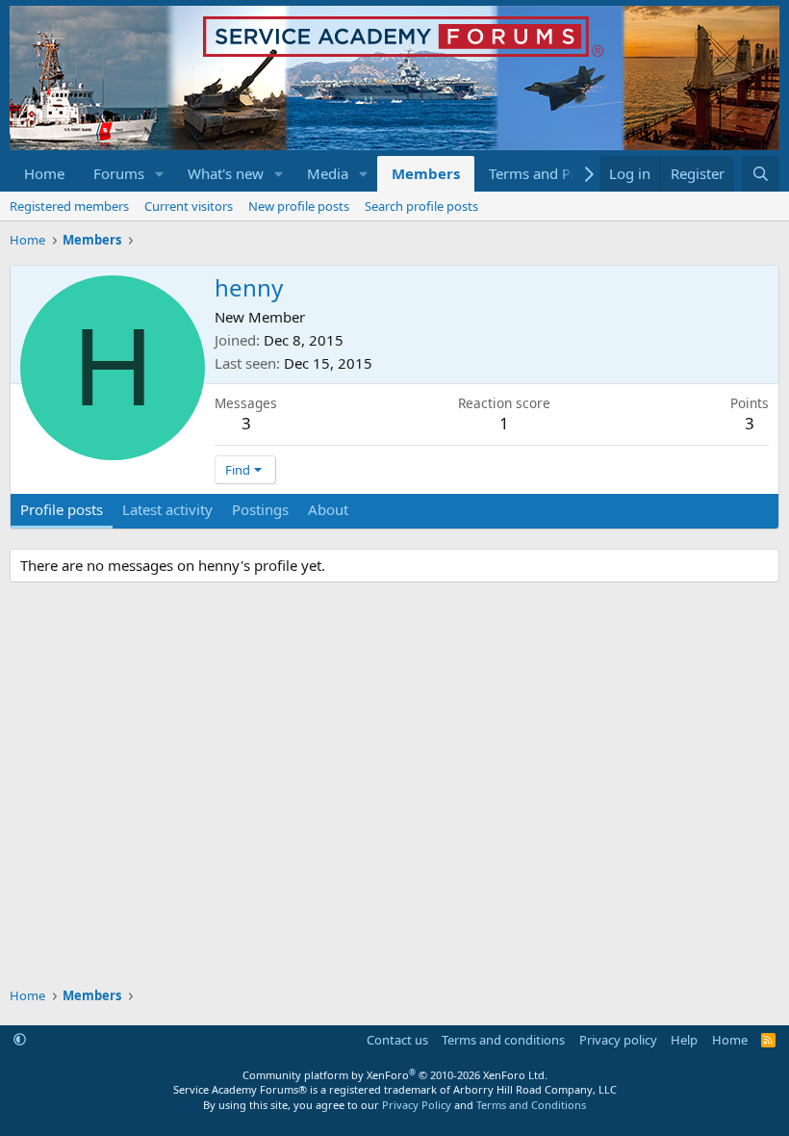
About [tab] (328, 509)
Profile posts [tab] (61, 509)
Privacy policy (618, 1039)
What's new (226, 173)
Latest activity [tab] (167, 509)
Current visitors (188, 206)
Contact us (397, 1039)
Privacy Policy (416, 1104)
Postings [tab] (260, 509)
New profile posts (298, 206)
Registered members (69, 206)
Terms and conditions (503, 1039)
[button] (159, 174)
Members (426, 173)
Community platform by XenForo (394, 1075)
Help (684, 1039)
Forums (118, 173)
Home (44, 173)
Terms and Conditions (531, 1104)
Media (327, 173)
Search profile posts (421, 206)
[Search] (760, 174)
